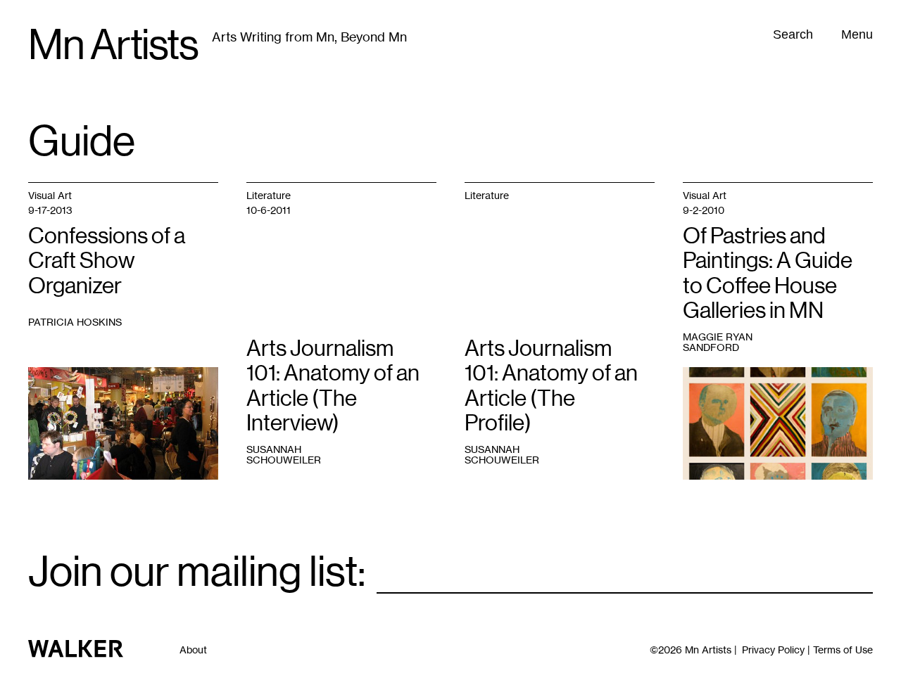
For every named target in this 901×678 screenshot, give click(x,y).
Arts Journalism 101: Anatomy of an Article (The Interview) (333, 385)
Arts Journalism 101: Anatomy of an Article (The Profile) (551, 385)
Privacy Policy (773, 649)
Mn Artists (113, 45)
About (193, 650)
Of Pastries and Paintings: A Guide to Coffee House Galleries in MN (767, 273)
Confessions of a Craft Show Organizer (106, 260)
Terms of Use (843, 649)
